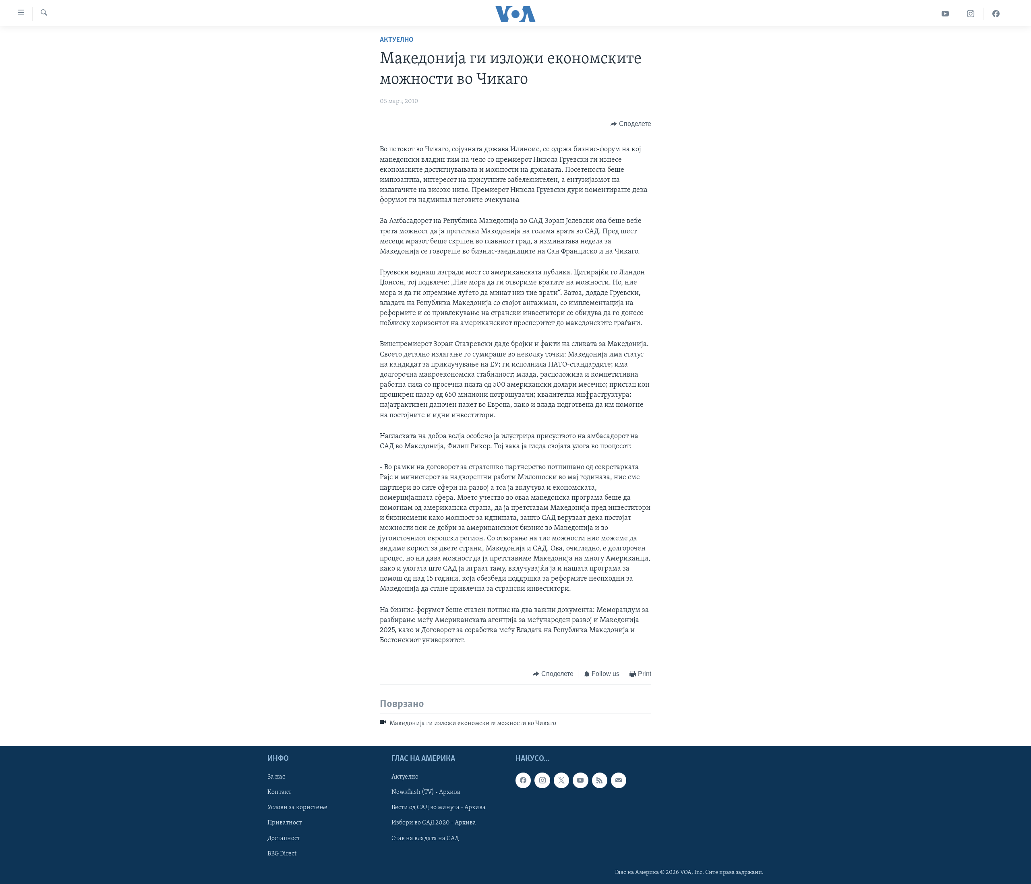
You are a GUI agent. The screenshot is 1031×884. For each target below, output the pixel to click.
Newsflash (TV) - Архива (425, 792)
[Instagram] (970, 14)
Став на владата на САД (425, 838)
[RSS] (599, 780)
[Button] (631, 124)
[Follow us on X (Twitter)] (561, 780)
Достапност (283, 838)
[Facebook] (995, 14)
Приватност (284, 823)
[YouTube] (945, 14)
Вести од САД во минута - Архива (438, 808)
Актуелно (397, 40)
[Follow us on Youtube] (580, 780)
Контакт (279, 792)
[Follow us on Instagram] (542, 780)
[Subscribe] (618, 780)
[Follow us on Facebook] (523, 780)
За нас (276, 777)
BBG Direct (281, 854)
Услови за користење (297, 808)
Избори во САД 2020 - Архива (433, 823)
